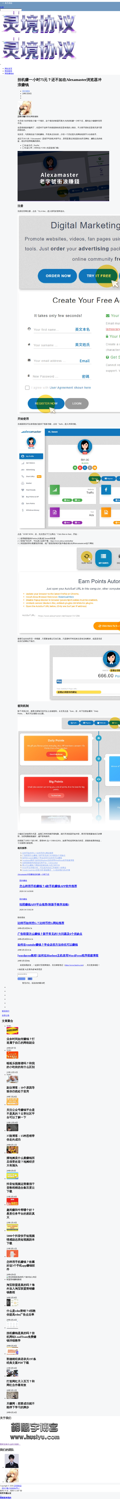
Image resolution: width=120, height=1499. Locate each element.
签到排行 (5, 1011)
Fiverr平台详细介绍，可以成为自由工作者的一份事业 (44, 868)
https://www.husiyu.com (74, 965)
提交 (30, 979)
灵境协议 (18, 1486)
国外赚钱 (26, 91)
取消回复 (21, 979)
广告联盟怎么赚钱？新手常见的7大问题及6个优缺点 (43, 855)
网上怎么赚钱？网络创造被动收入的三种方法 (41, 865)
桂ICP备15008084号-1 (10, 1488)
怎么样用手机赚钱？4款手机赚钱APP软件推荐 (48, 886)
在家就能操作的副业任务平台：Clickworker (40, 863)
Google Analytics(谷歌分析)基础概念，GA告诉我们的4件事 (46, 870)
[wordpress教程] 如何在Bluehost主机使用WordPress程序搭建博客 (48, 860)
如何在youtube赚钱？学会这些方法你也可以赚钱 (42, 858)
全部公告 (5, 1015)
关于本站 (8, 3)
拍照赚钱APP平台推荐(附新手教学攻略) (44, 904)
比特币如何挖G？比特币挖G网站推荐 (37, 853)
